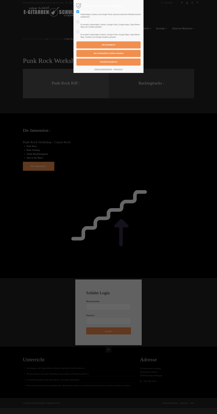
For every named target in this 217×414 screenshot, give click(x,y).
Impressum (118, 69)
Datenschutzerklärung (103, 69)
